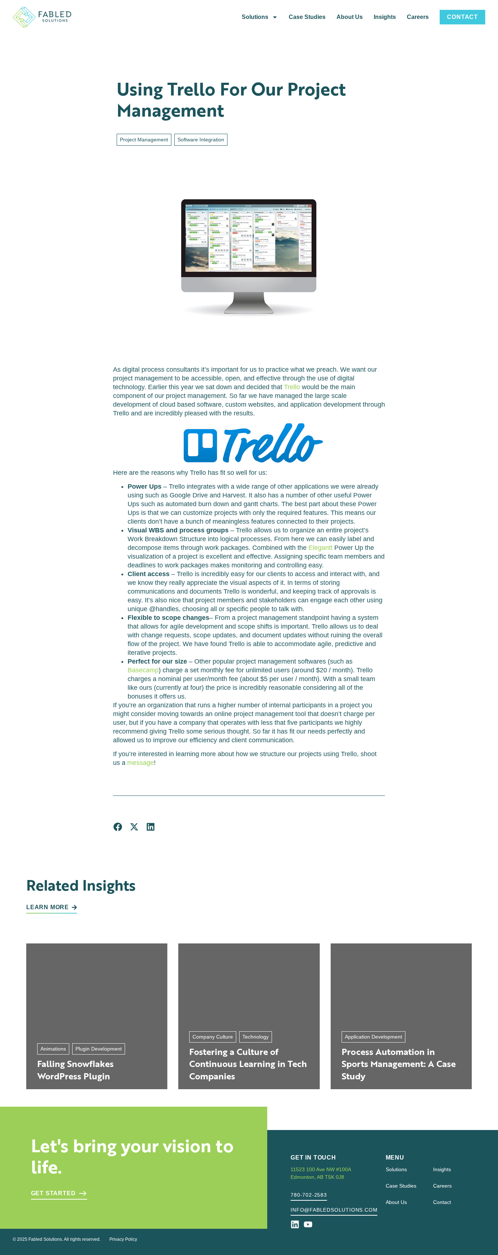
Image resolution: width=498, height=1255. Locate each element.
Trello (292, 387)
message (140, 762)
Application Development (373, 1037)
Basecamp (143, 670)
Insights (385, 17)
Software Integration (201, 139)
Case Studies (307, 17)
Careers (418, 17)
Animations (53, 1049)
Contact (462, 17)
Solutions (255, 17)
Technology (255, 1037)
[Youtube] (308, 1224)
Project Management (144, 139)
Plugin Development (98, 1049)
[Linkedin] (295, 1224)
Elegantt (320, 547)
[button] (117, 827)
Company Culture (212, 1037)
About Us (349, 17)
